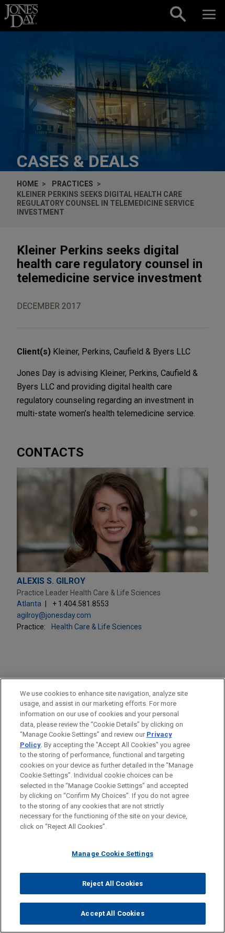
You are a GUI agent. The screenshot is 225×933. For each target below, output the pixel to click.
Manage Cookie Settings (112, 854)
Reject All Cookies (112, 883)
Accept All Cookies (112, 913)
